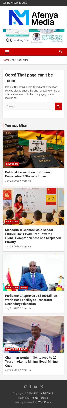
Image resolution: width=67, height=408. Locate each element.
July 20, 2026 (12, 370)
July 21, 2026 (12, 308)
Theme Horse (38, 397)
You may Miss (16, 125)
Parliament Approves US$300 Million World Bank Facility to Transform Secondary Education (31, 300)
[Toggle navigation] (7, 52)
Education (12, 221)
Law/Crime (12, 164)
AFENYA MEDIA (42, 393)
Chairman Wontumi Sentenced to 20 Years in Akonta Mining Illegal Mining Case (31, 361)
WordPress (44, 402)
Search (58, 106)
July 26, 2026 (12, 180)
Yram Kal (26, 180)
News (24, 287)
